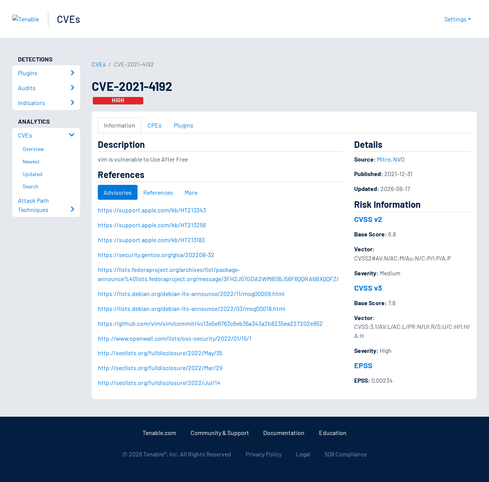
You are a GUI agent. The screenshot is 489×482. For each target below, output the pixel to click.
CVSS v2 (368, 218)
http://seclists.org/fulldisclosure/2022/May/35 (160, 352)
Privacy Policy (264, 454)
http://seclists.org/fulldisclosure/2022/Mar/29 (160, 367)
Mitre (383, 159)
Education (333, 432)
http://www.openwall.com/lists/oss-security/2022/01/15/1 (174, 338)
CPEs (154, 125)
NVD (399, 159)
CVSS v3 (368, 287)
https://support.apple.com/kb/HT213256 (152, 224)
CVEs (68, 19)
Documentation (283, 432)
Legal (303, 454)
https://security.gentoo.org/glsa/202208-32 (156, 254)
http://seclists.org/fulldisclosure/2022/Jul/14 (159, 382)
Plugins (183, 125)
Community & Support (220, 432)
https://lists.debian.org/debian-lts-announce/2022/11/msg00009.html (191, 293)
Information (119, 125)
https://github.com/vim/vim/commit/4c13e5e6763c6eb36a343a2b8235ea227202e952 (210, 323)
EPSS (363, 365)
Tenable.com (159, 432)
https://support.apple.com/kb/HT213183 (151, 239)
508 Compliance (346, 454)
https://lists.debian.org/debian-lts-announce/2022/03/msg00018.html (191, 308)
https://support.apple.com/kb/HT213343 (152, 210)
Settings (455, 19)
